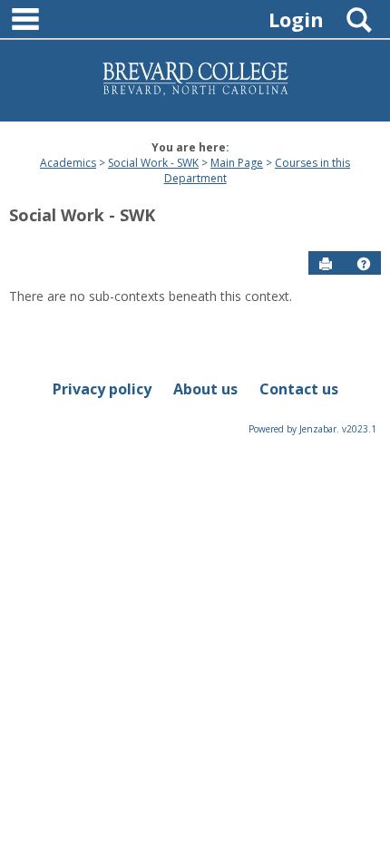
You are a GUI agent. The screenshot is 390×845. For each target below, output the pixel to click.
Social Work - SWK (153, 162)
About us (205, 389)
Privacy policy (102, 389)
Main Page (236, 162)
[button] (363, 264)
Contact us (298, 389)
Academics (68, 162)
